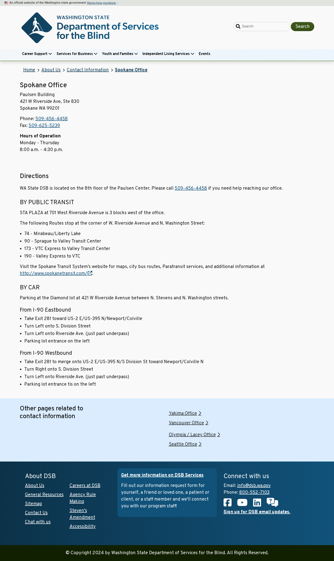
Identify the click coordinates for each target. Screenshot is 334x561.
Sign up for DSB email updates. (257, 512)
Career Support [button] (35, 54)
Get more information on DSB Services (162, 475)
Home (29, 70)
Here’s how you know (101, 3)
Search (302, 27)
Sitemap (33, 504)
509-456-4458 (51, 119)
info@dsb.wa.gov (254, 486)
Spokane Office (131, 70)
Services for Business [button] (75, 54)
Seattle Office (183, 444)
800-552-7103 (254, 493)
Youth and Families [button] (118, 54)
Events (204, 54)
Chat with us (38, 522)
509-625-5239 (44, 126)
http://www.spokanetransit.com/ (53, 274)
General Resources (44, 495)
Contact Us (36, 513)
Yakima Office (183, 414)
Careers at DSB (85, 486)
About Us (51, 70)
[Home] (91, 27)
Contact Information (88, 70)
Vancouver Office (186, 423)
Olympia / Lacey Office (192, 435)
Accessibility (83, 527)
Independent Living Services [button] (166, 54)
